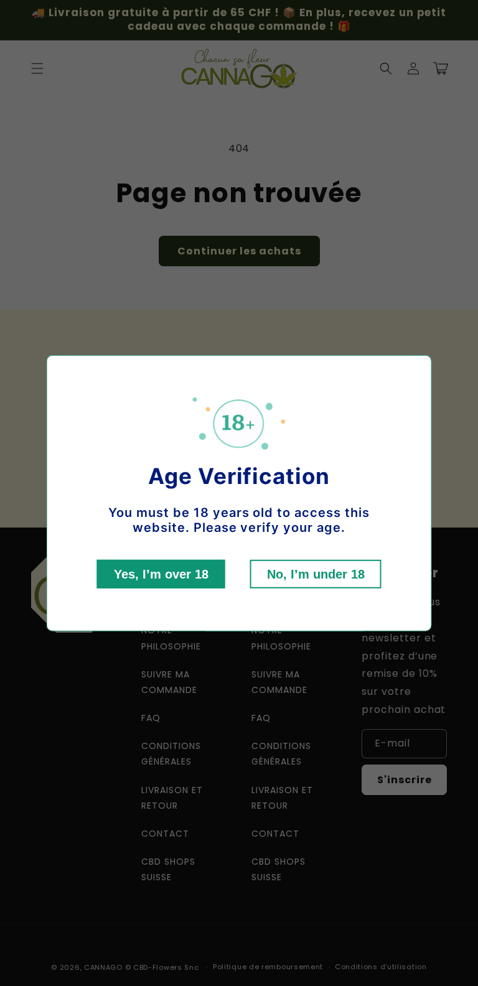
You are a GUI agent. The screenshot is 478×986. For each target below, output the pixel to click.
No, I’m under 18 (316, 574)
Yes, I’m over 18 (161, 574)
